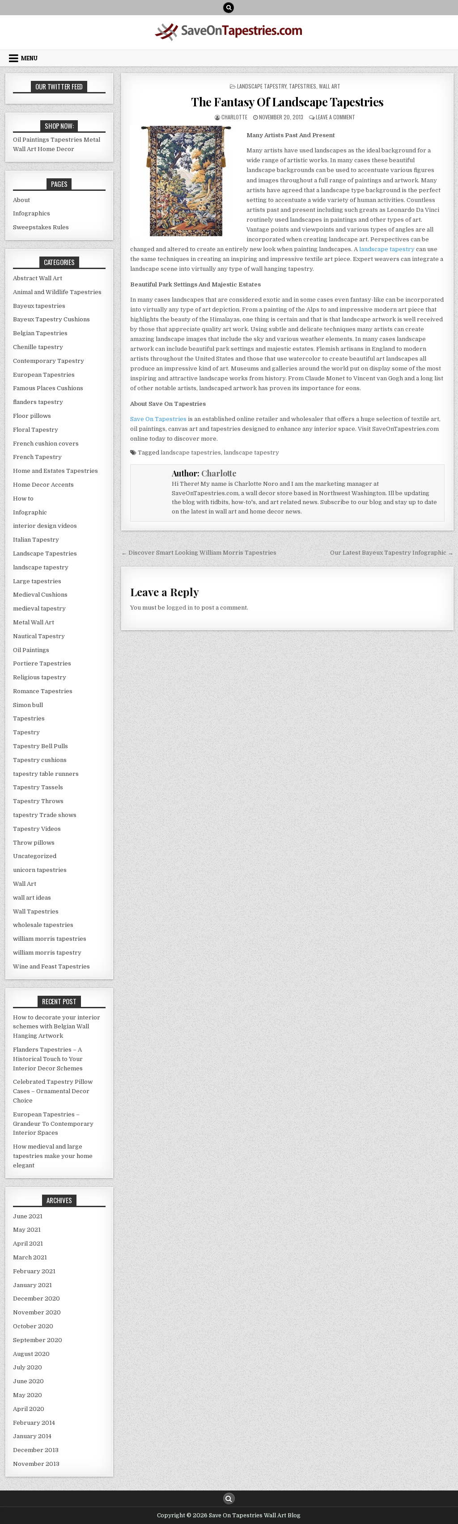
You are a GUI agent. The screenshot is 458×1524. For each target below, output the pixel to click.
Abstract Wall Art (37, 278)
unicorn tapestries (40, 870)
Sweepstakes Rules (41, 227)
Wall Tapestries (36, 911)
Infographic (30, 512)
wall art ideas (32, 897)
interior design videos (45, 525)
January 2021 (32, 1285)
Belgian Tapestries (40, 333)
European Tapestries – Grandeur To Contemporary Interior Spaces (53, 1124)
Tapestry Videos (37, 828)
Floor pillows (32, 416)
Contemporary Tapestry (48, 361)
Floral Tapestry (35, 429)
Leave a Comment (335, 117)
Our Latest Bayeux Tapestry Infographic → (392, 552)
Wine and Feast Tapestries (51, 966)
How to (23, 498)
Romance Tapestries (42, 691)
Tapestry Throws (38, 801)
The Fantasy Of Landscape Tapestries (287, 101)
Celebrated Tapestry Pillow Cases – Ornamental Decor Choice (53, 1091)
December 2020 (36, 1298)
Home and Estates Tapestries (55, 470)
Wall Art (329, 86)
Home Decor (56, 149)
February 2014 (34, 1422)
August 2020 (31, 1354)
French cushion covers (46, 443)
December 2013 (36, 1450)
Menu (29, 58)
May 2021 (27, 1229)
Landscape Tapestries (45, 553)
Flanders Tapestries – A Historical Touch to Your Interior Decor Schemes (48, 1059)
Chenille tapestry (38, 347)
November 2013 (36, 1464)
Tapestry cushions (40, 760)
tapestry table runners (46, 773)
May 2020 (27, 1395)
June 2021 (27, 1216)
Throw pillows (34, 842)
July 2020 (27, 1367)
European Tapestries (44, 374)
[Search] (228, 7)
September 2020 (37, 1340)
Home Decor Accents (43, 484)
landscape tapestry (261, 86)
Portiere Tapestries (42, 663)
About (21, 200)
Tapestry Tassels (38, 787)
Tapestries (302, 86)
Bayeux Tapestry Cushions (51, 319)
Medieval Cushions (40, 594)
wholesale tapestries (43, 925)
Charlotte (234, 117)
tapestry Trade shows (44, 815)
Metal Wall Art (33, 622)
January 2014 (32, 1436)
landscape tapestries (191, 452)
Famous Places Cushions (48, 388)
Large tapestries (37, 581)
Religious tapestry (39, 677)
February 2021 (34, 1271)
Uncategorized (34, 856)
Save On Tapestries (158, 419)
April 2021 (28, 1243)
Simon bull (28, 705)
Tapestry (26, 732)
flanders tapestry (38, 402)
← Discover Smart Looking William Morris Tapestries (198, 552)
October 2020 (33, 1326)
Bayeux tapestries (39, 306)
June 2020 (28, 1381)
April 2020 (28, 1409)
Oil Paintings (31, 139)
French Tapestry (37, 457)
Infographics (31, 213)
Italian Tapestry (36, 539)
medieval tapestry (39, 608)
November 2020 (37, 1312)
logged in (179, 607)
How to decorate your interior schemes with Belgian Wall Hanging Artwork (56, 1027)
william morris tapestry (47, 952)
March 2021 (30, 1257)
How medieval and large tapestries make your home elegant (53, 1156)
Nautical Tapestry (39, 636)
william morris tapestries (49, 938)
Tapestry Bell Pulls (40, 746)
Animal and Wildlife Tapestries (57, 292)
